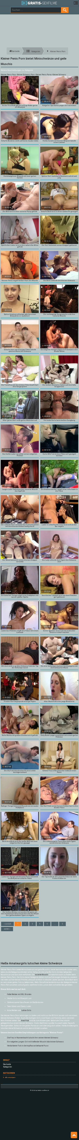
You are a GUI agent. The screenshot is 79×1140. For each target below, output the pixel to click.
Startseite (7, 1064)
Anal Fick (25, 1021)
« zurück (7, 924)
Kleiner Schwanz (59, 75)
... (55, 924)
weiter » (7, 929)
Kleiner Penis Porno (43, 75)
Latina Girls (26, 1010)
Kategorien (7, 1067)
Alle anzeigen (10, 1077)
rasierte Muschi (41, 975)
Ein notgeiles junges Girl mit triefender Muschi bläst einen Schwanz (35, 1042)
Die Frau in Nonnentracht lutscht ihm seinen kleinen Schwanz (32, 1038)
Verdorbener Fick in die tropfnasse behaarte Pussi (28, 1046)
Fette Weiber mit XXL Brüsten (19, 994)
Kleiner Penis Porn (8, 75)
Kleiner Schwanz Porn (26, 75)
